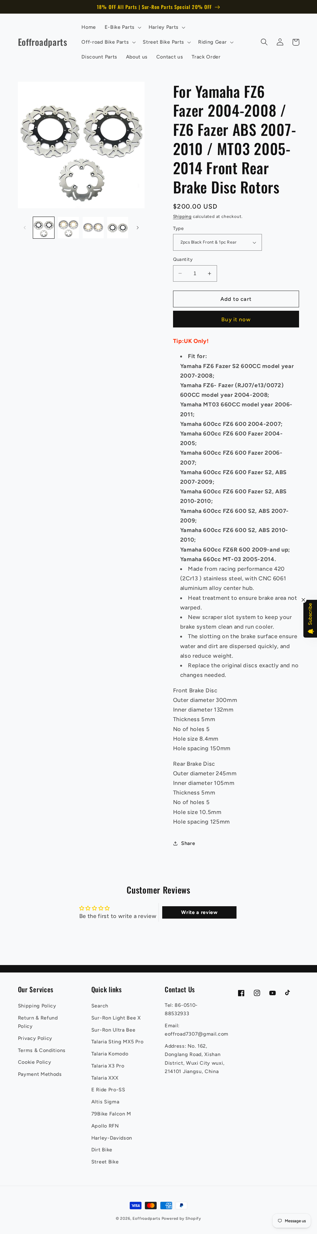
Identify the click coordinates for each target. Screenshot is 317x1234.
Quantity (183, 259)
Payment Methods (40, 1074)
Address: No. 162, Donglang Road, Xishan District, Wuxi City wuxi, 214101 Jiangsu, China (194, 1058)
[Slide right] (138, 228)
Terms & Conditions (42, 1050)
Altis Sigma (105, 1102)
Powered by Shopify (182, 1218)
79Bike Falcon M (111, 1114)
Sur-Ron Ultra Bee (113, 1030)
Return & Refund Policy (38, 1022)
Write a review (199, 912)
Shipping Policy (37, 1006)
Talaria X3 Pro (107, 1066)
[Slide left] (25, 228)
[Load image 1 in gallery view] (43, 227)
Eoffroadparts (146, 1218)
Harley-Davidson (111, 1138)
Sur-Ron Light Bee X (116, 1018)
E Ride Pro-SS (108, 1090)
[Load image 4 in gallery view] (117, 227)
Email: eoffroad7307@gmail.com (196, 1030)
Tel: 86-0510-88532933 (181, 1009)
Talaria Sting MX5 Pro (117, 1042)
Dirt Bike (101, 1150)
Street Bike (105, 1162)
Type (178, 228)
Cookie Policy (34, 1062)
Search (99, 1006)
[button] (122, 27)
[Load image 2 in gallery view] (68, 227)
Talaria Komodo (109, 1054)
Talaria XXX (105, 1078)
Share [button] (188, 843)
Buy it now (236, 319)
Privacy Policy (35, 1038)
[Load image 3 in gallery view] (93, 227)
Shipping (182, 216)
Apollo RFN (105, 1126)
